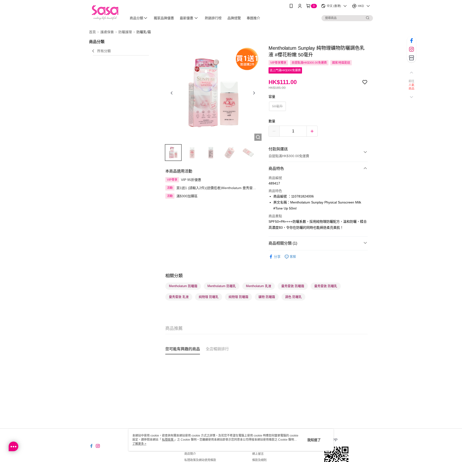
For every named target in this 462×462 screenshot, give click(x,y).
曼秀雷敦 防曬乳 (325, 286)
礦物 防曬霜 (266, 297)
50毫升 (277, 106)
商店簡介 (190, 454)
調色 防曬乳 (293, 297)
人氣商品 (412, 87)
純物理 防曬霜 (238, 297)
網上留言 (258, 454)
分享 (277, 257)
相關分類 (174, 275)
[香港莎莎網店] (105, 12)
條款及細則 (259, 460)
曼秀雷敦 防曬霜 (292, 286)
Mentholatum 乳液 (258, 286)
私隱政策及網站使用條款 (200, 460)
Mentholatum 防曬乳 (221, 286)
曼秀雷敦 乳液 (179, 297)
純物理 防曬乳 (208, 297)
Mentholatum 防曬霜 (183, 286)
